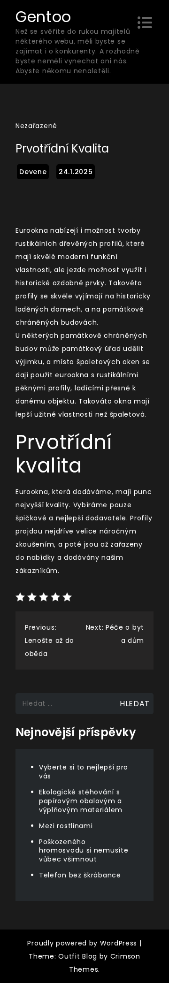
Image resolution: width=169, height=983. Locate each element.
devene (32, 171)
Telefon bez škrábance (80, 875)
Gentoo (43, 16)
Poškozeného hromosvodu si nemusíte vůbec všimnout (83, 850)
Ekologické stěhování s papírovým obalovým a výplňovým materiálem (81, 801)
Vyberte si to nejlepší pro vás (83, 771)
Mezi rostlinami (66, 826)
